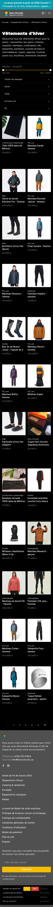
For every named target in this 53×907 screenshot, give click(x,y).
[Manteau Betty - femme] (14, 376)
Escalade (6, 790)
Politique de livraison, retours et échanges (24, 813)
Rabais (5, 799)
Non (35, 889)
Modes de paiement (12, 832)
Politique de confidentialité (16, 818)
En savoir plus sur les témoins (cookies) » (45, 895)
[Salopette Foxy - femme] (39, 631)
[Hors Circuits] (4, 736)
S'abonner (26, 869)
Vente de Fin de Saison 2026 (17, 775)
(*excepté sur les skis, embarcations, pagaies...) (26, 6)
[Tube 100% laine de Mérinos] (14, 128)
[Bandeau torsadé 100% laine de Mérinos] (14, 480)
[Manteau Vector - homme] (39, 329)
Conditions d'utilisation (14, 827)
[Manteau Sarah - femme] (39, 128)
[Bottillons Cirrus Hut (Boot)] (14, 228)
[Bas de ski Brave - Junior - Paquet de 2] (14, 329)
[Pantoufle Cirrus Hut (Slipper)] (14, 424)
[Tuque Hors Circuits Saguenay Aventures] (39, 424)
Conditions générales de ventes (18, 823)
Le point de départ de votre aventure (21, 808)
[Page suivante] (45, 725)
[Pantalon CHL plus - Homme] (39, 583)
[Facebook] (3, 766)
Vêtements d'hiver (39, 22)
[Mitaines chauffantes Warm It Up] (14, 534)
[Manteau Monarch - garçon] (39, 534)
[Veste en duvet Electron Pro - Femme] (14, 181)
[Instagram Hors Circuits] (8, 766)
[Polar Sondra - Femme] (39, 228)
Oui (26, 889)
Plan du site (8, 837)
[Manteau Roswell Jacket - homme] (39, 181)
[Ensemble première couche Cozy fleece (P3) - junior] (39, 480)
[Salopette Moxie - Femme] (14, 678)
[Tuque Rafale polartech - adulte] (39, 678)
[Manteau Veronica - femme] (14, 276)
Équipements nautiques (14, 794)
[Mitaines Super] (39, 376)
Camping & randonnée (13, 785)
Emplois (6, 842)
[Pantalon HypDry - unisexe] (39, 276)
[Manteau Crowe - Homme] (14, 631)
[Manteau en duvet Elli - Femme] (14, 583)
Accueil (5, 22)
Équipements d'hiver (20, 22)
